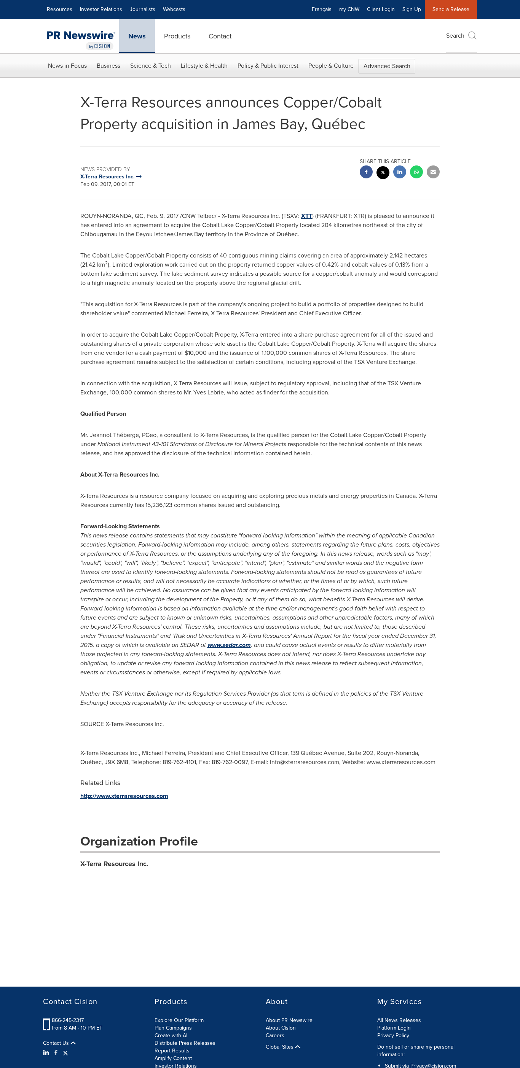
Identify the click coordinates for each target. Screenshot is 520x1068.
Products (177, 36)
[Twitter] (65, 1053)
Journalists (142, 9)
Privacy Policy (393, 1035)
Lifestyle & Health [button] (204, 65)
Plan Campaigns (173, 1028)
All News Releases (399, 1020)
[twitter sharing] (382, 173)
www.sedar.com (229, 644)
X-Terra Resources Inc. (114, 864)
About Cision (281, 1028)
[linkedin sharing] (399, 172)
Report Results (172, 1051)
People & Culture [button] (331, 65)
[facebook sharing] (366, 172)
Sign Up (411, 9)
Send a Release (450, 9)
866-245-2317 (68, 1020)
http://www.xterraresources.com (124, 795)
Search (455, 35)
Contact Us (56, 1043)
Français (322, 9)
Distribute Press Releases (185, 1043)
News (137, 36)
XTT (306, 215)
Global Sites (280, 1047)
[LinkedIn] (47, 1053)
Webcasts (174, 9)
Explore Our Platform (179, 1020)
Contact (220, 36)
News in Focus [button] (67, 65)
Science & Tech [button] (150, 65)
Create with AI (171, 1035)
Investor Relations (101, 9)
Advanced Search (387, 66)
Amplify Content (173, 1058)
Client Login (381, 9)
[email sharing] (433, 172)
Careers (275, 1035)
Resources (59, 9)
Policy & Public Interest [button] (268, 65)
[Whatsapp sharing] (416, 172)
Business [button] (108, 65)
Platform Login (394, 1028)
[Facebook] (56, 1053)
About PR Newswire (289, 1020)
